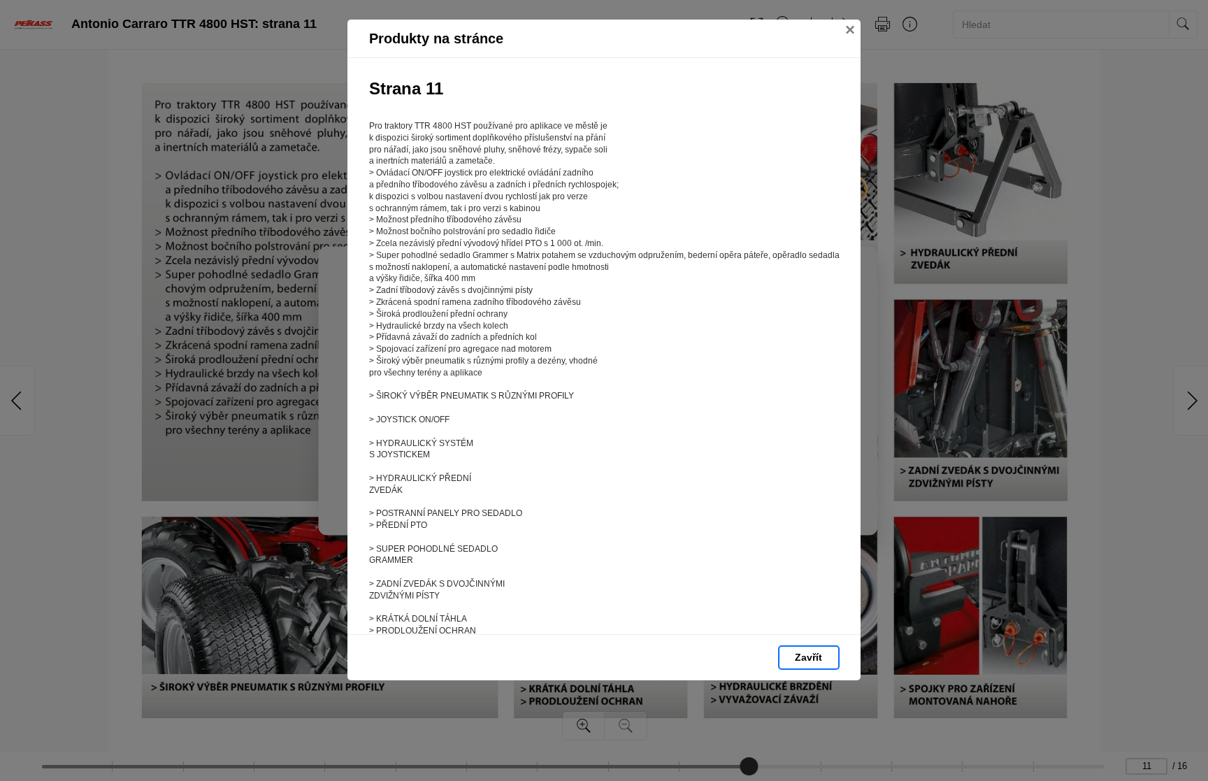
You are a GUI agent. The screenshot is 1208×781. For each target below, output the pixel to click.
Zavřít (808, 657)
